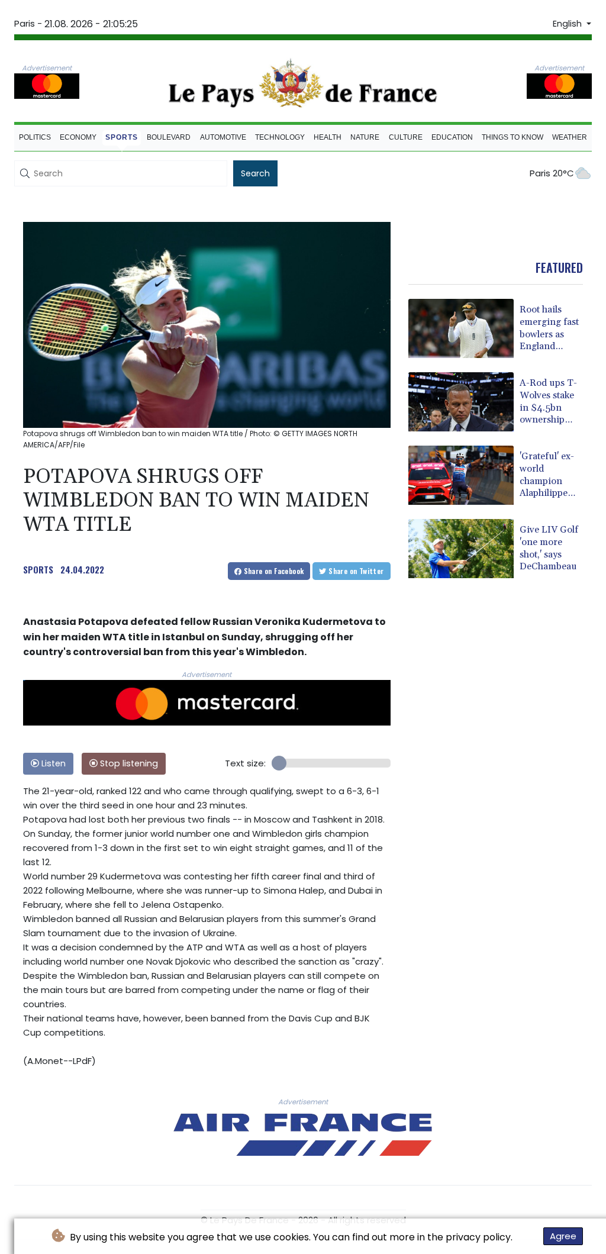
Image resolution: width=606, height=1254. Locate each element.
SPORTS (38, 569)
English (568, 24)
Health (327, 137)
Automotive (223, 137)
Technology (280, 137)
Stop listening (128, 763)
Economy (78, 137)
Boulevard (169, 137)
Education (452, 137)
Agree (563, 1236)
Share (272, 571)
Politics (35, 137)
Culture (406, 137)
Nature (364, 137)
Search (255, 173)
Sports (121, 137)
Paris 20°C (552, 173)
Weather (569, 137)
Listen (52, 763)
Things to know (512, 137)
